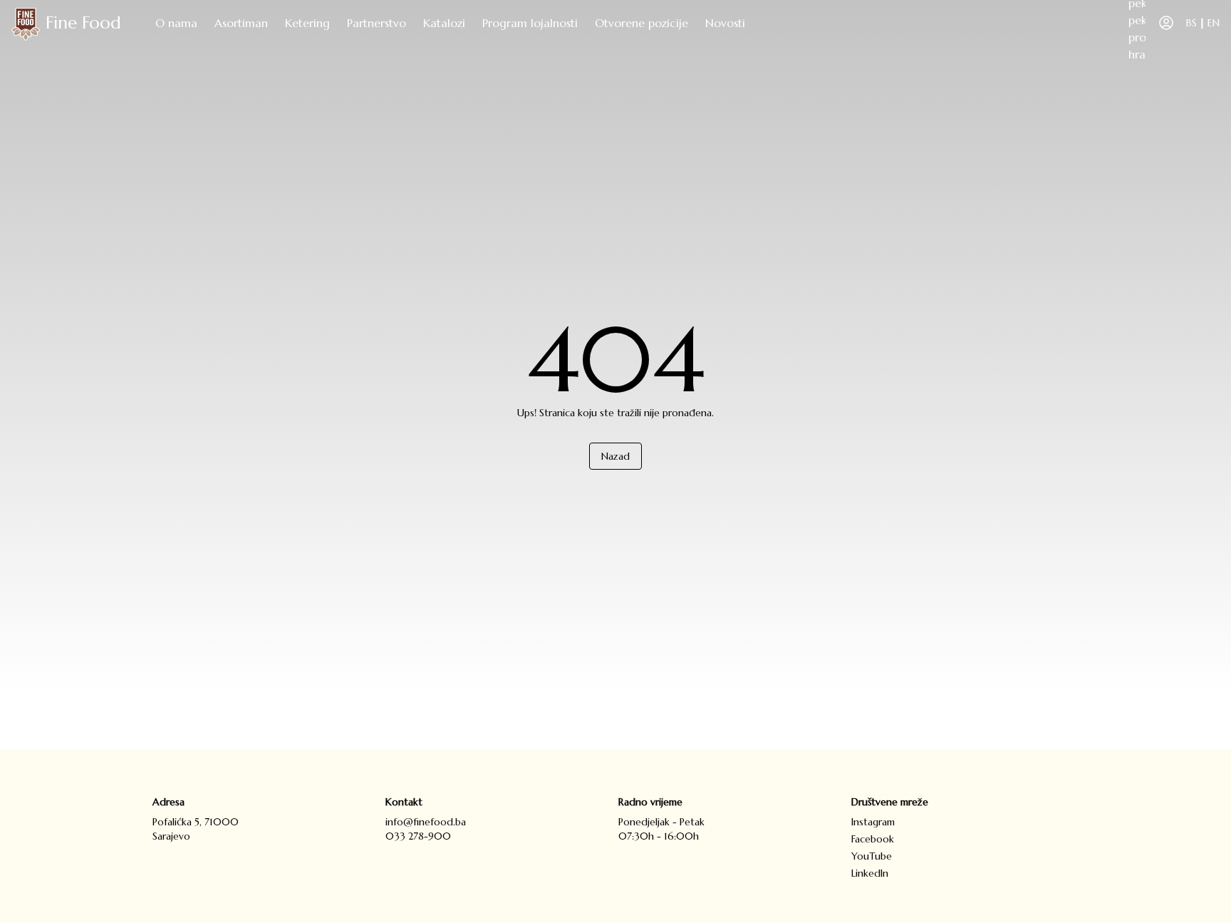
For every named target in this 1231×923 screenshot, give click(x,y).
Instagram (873, 821)
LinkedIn (869, 873)
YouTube (871, 856)
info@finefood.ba (425, 821)
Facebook (872, 838)
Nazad (615, 456)
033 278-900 (418, 836)
